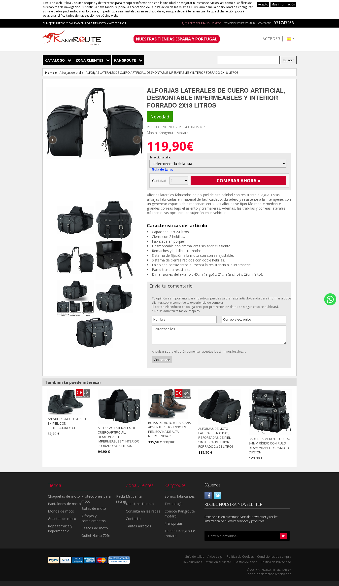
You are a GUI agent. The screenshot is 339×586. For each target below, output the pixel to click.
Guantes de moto (62, 518)
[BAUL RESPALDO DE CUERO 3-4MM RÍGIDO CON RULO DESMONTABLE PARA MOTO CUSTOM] (270, 411)
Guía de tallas (162, 169)
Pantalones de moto (64, 503)
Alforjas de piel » (71, 73)
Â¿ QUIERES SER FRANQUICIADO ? (201, 23)
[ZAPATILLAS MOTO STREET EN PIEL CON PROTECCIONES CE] (68, 401)
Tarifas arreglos (138, 526)
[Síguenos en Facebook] (208, 495)
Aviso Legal (215, 556)
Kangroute (125, 60)
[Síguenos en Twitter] (217, 495)
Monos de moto (61, 511)
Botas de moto (93, 508)
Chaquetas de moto (64, 496)
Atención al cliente (218, 562)
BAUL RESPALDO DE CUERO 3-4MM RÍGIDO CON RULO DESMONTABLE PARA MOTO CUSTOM (269, 445)
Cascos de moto (94, 528)
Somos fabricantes (180, 496)
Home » (51, 73)
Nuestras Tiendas (140, 503)
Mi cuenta (134, 496)
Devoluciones (192, 562)
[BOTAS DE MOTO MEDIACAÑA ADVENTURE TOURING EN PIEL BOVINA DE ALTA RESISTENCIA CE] (169, 403)
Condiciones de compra (240, 23)
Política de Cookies (240, 556)
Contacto (264, 23)
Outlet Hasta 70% (95, 535)
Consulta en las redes (143, 511)
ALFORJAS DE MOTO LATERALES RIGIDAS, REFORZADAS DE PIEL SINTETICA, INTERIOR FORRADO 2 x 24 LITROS (216, 437)
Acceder (271, 38)
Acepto (263, 4)
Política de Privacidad (276, 562)
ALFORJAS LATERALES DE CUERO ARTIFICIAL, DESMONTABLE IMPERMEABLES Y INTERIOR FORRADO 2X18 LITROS (118, 437)
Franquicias (174, 523)
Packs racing (121, 499)
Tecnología (173, 503)
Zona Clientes (89, 60)
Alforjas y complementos (93, 518)
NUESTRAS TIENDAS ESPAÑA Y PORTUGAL (176, 39)
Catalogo (55, 60)
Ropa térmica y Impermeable (60, 528)
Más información (283, 4)
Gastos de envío (246, 562)
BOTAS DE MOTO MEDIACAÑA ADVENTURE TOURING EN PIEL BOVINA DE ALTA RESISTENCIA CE (169, 429)
